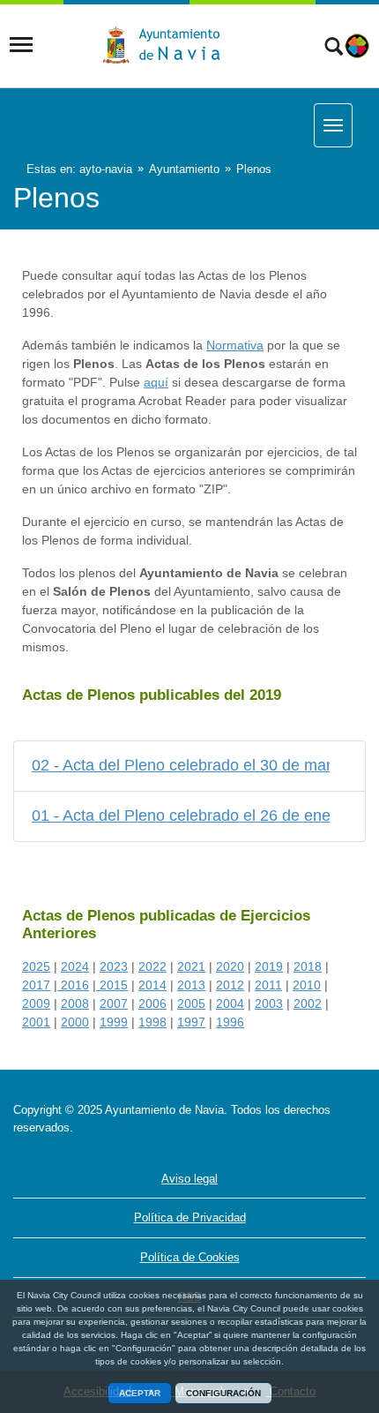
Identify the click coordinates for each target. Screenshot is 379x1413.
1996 (230, 1022)
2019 (269, 966)
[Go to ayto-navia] (169, 45)
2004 (230, 1003)
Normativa (235, 345)
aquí (156, 382)
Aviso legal (189, 1178)
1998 (152, 1022)
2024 (75, 966)
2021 (191, 966)
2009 (36, 1003)
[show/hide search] (333, 49)
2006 (152, 1003)
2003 (269, 1003)
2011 (268, 985)
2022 (152, 966)
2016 (75, 985)
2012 (230, 985)
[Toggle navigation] (21, 45)
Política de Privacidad (190, 1217)
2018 (308, 966)
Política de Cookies (190, 1257)
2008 (75, 1003)
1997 (191, 1022)
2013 (191, 985)
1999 (114, 1022)
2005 (191, 1003)
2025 (36, 966)
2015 (112, 985)
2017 (36, 985)
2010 (307, 985)
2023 (114, 966)
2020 (230, 966)
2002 (308, 1003)
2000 (75, 1022)
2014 (152, 985)
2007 (114, 1003)
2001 (36, 1022)
